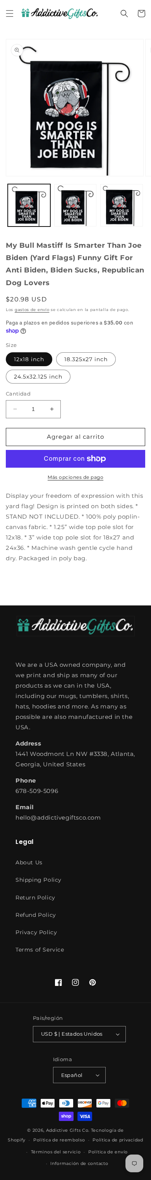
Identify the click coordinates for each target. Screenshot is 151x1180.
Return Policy (35, 897)
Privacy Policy (36, 932)
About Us (29, 862)
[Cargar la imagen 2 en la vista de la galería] (75, 205)
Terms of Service (39, 949)
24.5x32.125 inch (38, 376)
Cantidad (18, 394)
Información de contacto (79, 1163)
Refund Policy (35, 914)
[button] (9, 13)
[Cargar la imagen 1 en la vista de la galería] (29, 205)
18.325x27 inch (86, 359)
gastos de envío (32, 309)
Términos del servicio (56, 1152)
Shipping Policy (38, 879)
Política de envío (108, 1152)
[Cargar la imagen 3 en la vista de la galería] (121, 205)
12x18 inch (29, 359)
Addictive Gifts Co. (67, 1130)
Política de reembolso (59, 1140)
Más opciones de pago (75, 477)
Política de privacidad (118, 1140)
